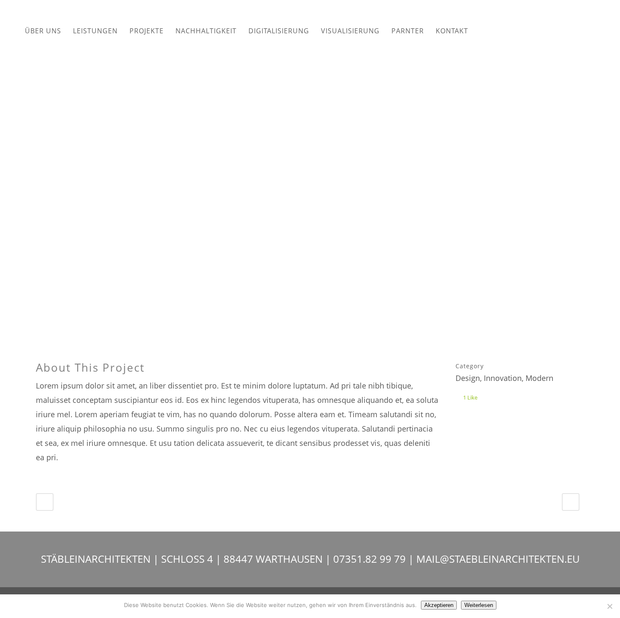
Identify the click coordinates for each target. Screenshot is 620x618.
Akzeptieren (438, 605)
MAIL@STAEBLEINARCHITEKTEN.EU (498, 559)
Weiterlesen (478, 605)
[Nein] (609, 606)
